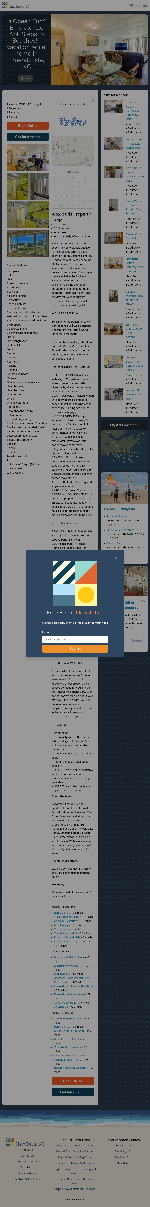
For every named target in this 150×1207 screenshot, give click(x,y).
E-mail (46, 632)
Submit (75, 648)
